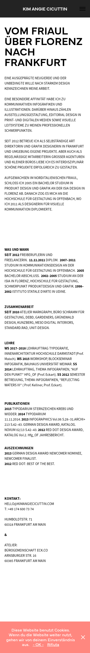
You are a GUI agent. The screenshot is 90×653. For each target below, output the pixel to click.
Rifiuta (53, 644)
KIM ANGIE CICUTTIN (45, 9)
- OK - (38, 644)
